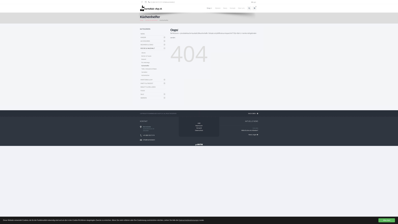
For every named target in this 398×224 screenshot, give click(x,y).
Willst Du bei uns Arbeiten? (249, 130)
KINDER (143, 37)
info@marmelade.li (169, 2)
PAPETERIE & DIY (146, 80)
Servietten (144, 72)
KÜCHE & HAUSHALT (151, 20)
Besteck (143, 59)
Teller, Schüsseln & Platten (149, 69)
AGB (199, 123)
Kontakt (232, 8)
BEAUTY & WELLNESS (148, 87)
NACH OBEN (252, 113)
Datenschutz (199, 130)
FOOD (143, 91)
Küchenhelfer (145, 66)
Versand (199, 128)
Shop (209, 8)
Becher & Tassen (146, 56)
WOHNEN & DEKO (147, 45)
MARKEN (144, 98)
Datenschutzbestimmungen (189, 220)
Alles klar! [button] (386, 220)
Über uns (241, 8)
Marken (218, 8)
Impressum (199, 126)
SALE (142, 94)
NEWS (143, 34)
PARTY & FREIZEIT (147, 83)
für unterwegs (145, 62)
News (225, 8)
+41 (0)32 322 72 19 (155, 2)
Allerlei (143, 53)
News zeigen (253, 135)
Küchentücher (145, 75)
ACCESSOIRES (145, 41)
